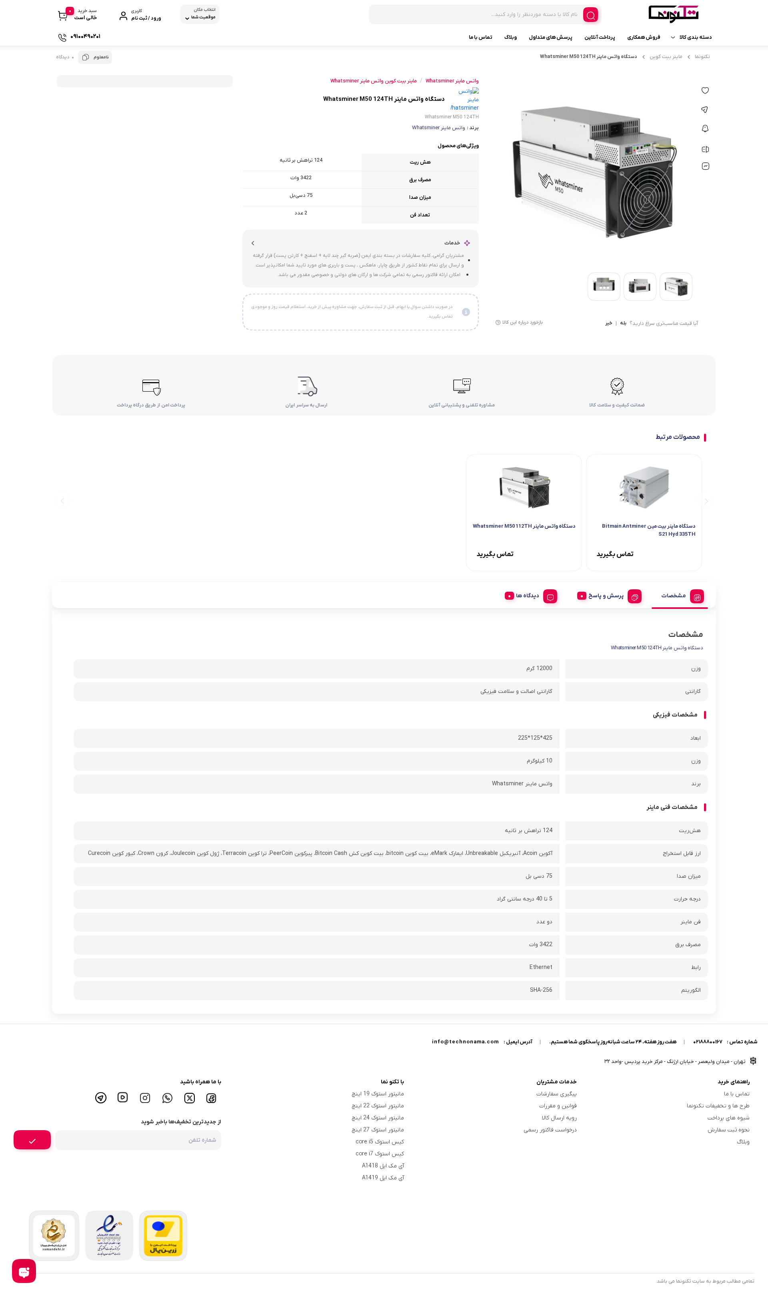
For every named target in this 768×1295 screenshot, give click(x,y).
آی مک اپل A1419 (383, 1178)
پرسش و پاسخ (606, 596)
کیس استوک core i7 (380, 1154)
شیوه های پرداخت (729, 1118)
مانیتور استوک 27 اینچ (378, 1130)
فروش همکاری (643, 37)
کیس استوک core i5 (380, 1142)
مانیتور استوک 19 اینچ (378, 1094)
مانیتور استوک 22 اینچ (378, 1106)
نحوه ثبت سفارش (729, 1130)
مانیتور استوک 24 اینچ (378, 1118)
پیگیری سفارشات (556, 1094)
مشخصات (674, 596)
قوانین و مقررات (558, 1106)
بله (623, 323)
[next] (63, 500)
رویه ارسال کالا (559, 1118)
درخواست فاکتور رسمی (550, 1130)
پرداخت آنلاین (599, 37)
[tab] (680, 595)
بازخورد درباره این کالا (522, 322)
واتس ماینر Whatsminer (438, 127)
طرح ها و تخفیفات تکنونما (718, 1106)
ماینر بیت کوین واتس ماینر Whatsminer (373, 81)
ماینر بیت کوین (666, 56)
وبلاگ (510, 37)
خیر (608, 323)
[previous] (705, 500)
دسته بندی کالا (696, 37)
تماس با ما (480, 37)
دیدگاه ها (527, 596)
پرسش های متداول (550, 37)
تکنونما (702, 56)
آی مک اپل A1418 (383, 1166)
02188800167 (707, 1042)
